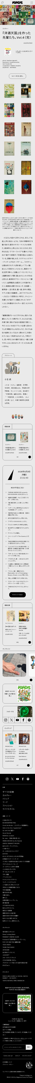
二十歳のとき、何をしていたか (11, 885)
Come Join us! (8, 1056)
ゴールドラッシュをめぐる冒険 (11, 867)
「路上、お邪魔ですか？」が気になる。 (18, 578)
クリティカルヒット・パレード (10, 864)
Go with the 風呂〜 (8, 830)
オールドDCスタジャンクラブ (10, 851)
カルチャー (7, 795)
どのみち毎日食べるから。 (9, 960)
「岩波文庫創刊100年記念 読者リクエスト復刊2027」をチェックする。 (18, 542)
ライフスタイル (9, 809)
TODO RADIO (7, 945)
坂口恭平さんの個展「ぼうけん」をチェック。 (18, 529)
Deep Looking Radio (9, 934)
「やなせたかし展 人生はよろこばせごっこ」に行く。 (18, 560)
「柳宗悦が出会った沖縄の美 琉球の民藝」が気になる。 (18, 514)
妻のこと (5, 897)
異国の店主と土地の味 (9, 913)
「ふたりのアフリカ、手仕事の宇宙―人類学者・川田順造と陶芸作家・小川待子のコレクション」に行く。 (18, 548)
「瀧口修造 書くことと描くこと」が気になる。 (18, 503)
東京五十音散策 (7, 910)
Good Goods (7, 833)
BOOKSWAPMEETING (9, 823)
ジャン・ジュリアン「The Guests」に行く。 (18, 537)
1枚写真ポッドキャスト (9, 932)
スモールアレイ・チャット (9, 957)
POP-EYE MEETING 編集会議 (11, 942)
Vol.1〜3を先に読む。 (17, 76)
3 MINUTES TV (7, 820)
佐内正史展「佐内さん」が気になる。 (18, 518)
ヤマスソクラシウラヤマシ (10, 879)
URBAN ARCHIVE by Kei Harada (12, 841)
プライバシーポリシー (19, 1038)
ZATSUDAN (6, 950)
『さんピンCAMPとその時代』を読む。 (18, 525)
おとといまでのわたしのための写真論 (13, 856)
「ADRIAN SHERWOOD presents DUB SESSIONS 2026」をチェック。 (18, 493)
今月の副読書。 (7, 890)
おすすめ (5, 854)
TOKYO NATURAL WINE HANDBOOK (13, 980)
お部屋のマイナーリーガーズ (10, 859)
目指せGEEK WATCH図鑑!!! (10, 916)
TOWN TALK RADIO (8, 947)
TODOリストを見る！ (17, 594)
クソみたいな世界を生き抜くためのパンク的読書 (16, 861)
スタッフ (17, 1056)
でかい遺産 (6, 874)
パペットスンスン (7, 877)
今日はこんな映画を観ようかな (11, 887)
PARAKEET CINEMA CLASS (11, 937)
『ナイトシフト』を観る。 (14, 533)
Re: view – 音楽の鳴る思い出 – (12, 838)
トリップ (6, 799)
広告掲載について (7, 1062)
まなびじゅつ (6, 965)
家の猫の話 (6, 903)
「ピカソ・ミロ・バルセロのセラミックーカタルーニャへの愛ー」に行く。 (18, 582)
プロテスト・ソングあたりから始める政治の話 (15, 963)
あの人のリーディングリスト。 (10, 846)
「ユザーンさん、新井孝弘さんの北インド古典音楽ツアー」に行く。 (18, 509)
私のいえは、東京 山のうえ (10, 918)
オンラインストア (27, 1056)
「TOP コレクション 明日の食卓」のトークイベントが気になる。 (18, 554)
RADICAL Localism (8, 836)
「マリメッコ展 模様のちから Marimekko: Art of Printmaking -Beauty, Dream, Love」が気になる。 (18, 573)
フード (5, 802)
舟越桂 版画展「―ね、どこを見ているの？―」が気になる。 (18, 498)
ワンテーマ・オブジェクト (9, 882)
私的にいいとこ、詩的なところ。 (11, 921)
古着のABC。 (6, 895)
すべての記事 (8, 792)
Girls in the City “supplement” (12, 828)
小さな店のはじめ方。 (8, 905)
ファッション (8, 805)
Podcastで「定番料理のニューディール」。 (14, 939)
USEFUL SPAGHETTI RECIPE (11, 843)
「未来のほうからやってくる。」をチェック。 (18, 587)
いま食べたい (6, 848)
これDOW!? (6, 955)
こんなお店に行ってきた (9, 869)
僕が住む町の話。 (7, 892)
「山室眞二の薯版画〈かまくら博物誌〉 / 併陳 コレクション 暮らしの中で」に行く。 (18, 566)
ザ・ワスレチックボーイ (9, 872)
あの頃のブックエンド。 (9, 952)
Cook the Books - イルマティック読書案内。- (16, 825)
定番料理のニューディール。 (10, 900)
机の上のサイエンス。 (8, 908)
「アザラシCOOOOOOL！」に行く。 (17, 521)
